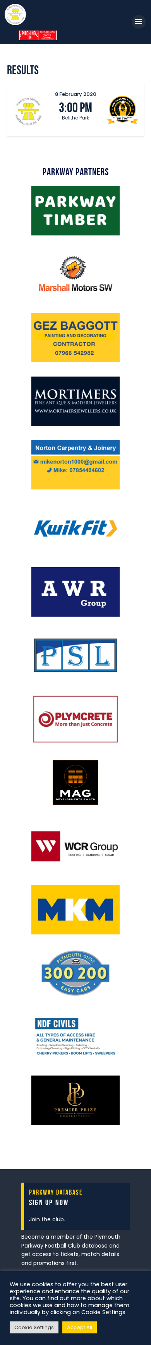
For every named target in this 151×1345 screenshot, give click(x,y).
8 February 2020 (75, 94)
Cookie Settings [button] (34, 1327)
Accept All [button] (79, 1327)
